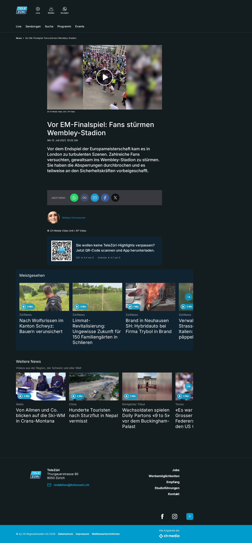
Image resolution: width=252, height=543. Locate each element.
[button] (84, 198)
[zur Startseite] (21, 10)
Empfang (172, 482)
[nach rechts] (188, 297)
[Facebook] (105, 198)
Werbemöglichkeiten (164, 476)
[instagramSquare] (174, 516)
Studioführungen (167, 488)
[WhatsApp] (74, 198)
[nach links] (20, 297)
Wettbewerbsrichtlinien (106, 533)
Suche (49, 26)
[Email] (95, 198)
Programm (64, 26)
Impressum (82, 533)
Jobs (175, 470)
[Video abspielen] (104, 77)
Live (18, 26)
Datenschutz (65, 533)
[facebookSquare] (162, 516)
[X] (115, 198)
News (19, 38)
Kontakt (173, 494)
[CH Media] (169, 535)
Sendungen (33, 26)
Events (79, 26)
